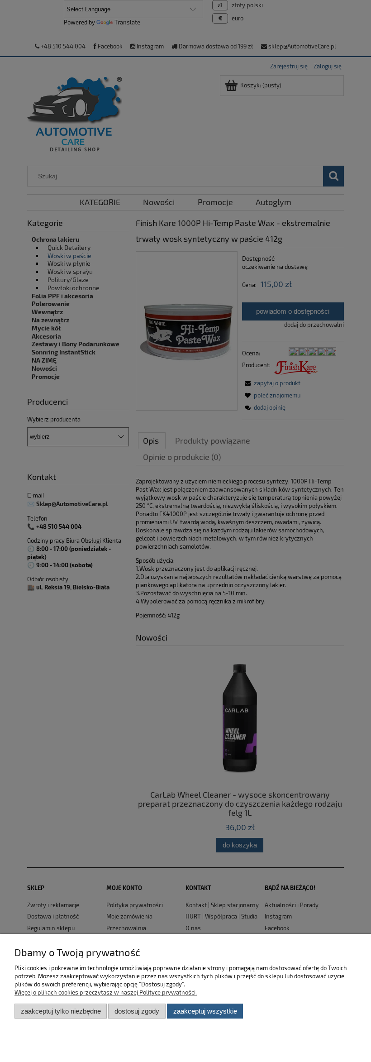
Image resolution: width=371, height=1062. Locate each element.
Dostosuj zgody (136, 1011)
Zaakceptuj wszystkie (205, 1011)
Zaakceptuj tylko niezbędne (61, 1011)
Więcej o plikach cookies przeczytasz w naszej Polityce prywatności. (105, 992)
